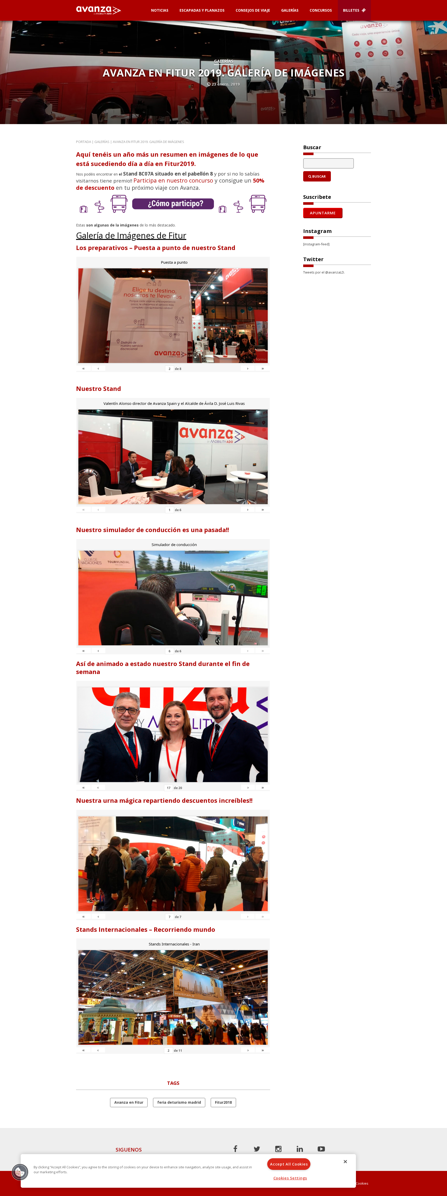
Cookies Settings (290, 1178)
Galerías (290, 10)
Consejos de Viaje (253, 10)
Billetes (351, 10)
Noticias (159, 10)
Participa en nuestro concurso (173, 180)
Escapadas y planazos (202, 10)
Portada (83, 141)
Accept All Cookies (289, 1164)
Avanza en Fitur (128, 1102)
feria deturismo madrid (179, 1102)
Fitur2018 (223, 1102)
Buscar (318, 176)
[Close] (345, 1161)
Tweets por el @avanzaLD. (324, 272)
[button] (20, 1172)
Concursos (321, 10)
